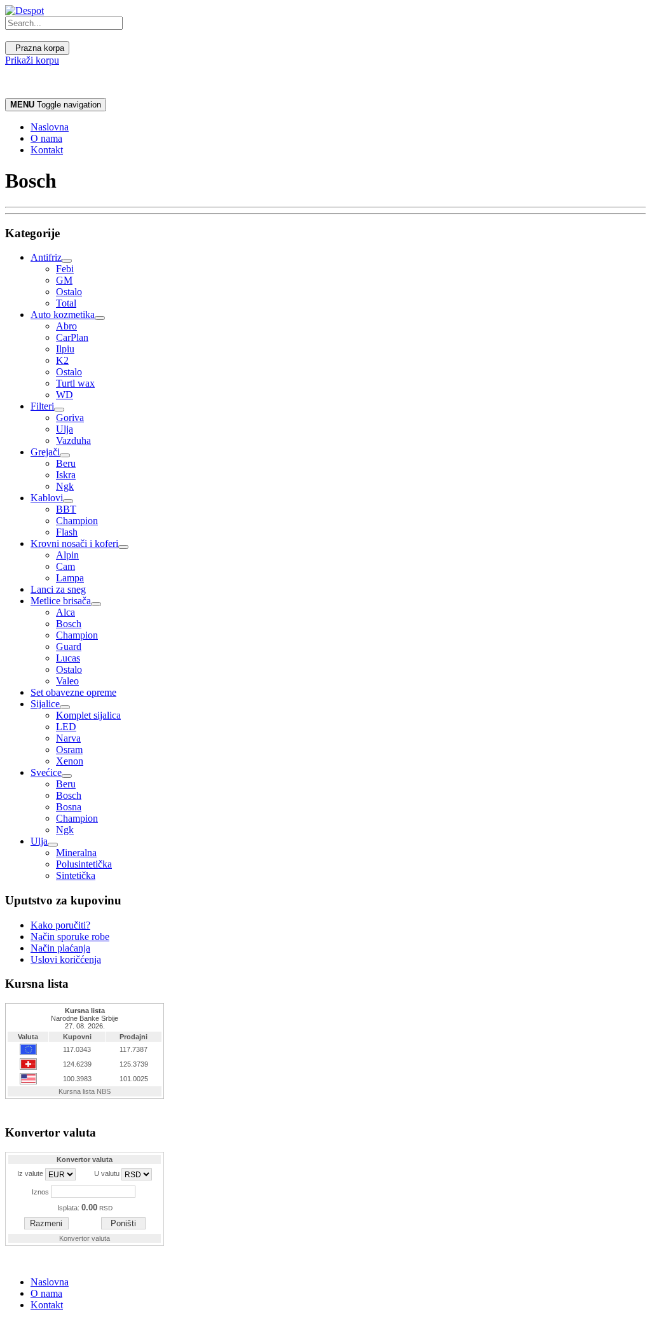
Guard (68, 646)
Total (66, 303)
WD (64, 394)
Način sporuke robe (70, 936)
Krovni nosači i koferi (74, 543)
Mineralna (76, 852)
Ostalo (69, 291)
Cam (65, 566)
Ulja (64, 429)
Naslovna (50, 126)
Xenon (69, 761)
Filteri (42, 406)
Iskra (66, 474)
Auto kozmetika (63, 314)
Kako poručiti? (60, 925)
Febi (65, 268)
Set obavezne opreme (73, 692)
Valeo (67, 680)
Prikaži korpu (32, 60)
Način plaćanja (60, 948)
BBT (66, 509)
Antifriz (46, 257)
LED (66, 726)
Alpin (67, 555)
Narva (68, 738)
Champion (77, 520)
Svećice (46, 772)
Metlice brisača (61, 600)
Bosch (68, 623)
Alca (65, 612)
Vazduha (73, 440)
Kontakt (47, 149)
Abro (66, 326)
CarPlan (72, 337)
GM (64, 280)
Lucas (68, 658)
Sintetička (75, 875)
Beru (66, 463)
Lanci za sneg (58, 589)
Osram (69, 749)
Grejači (45, 451)
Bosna (68, 806)
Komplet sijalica (88, 715)
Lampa (70, 577)
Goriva (70, 417)
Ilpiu (65, 348)
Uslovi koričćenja (66, 959)
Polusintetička (84, 864)
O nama (46, 138)
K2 (62, 360)
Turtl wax (75, 383)
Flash (67, 532)
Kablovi (47, 497)
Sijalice (45, 703)
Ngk (65, 486)
